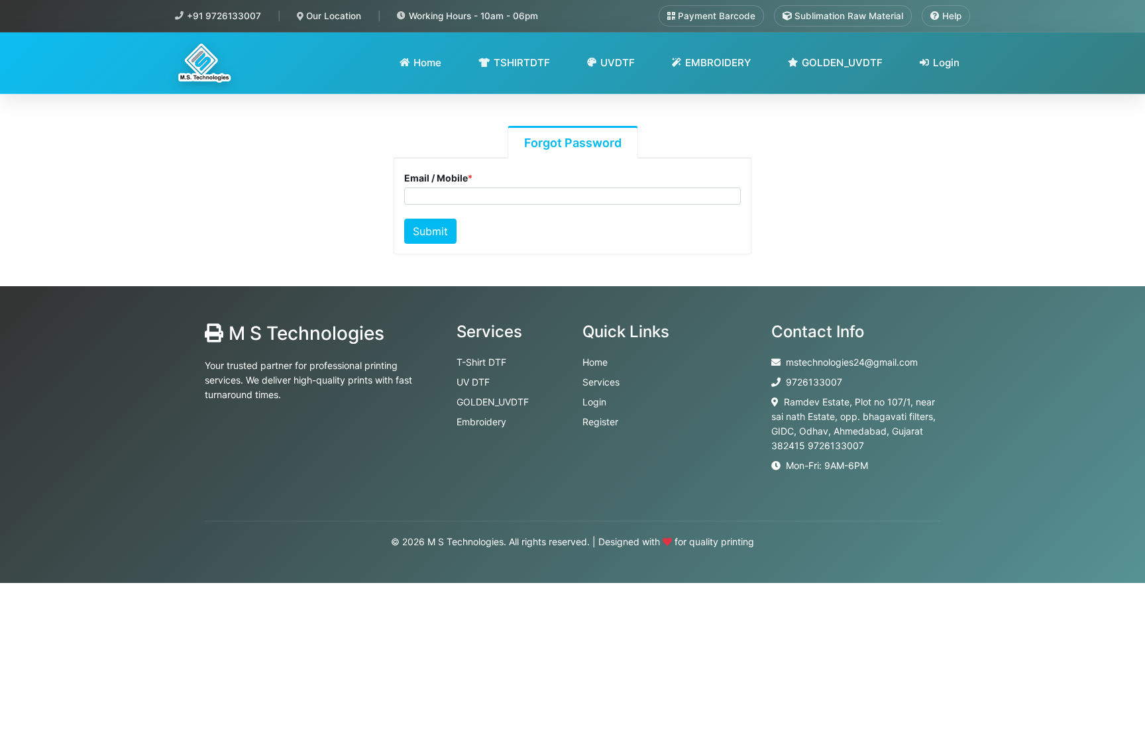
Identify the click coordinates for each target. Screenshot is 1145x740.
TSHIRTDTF (522, 62)
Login (946, 62)
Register (600, 421)
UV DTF (473, 382)
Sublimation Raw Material (847, 16)
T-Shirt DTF (481, 362)
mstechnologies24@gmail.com (852, 362)
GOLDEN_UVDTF (842, 62)
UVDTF (617, 62)
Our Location (332, 16)
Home (427, 62)
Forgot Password (573, 143)
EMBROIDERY (718, 62)
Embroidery (481, 421)
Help (950, 16)
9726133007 (814, 382)
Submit (430, 231)
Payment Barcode (715, 16)
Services (601, 382)
